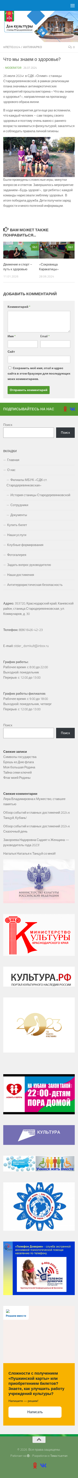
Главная (13, 460)
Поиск (7, 425)
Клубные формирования (25, 545)
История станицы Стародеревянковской (40, 495)
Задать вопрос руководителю (29, 565)
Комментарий (19, 307)
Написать (35, 1412)
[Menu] (72, 5)
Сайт (11, 352)
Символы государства (19, 757)
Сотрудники (19, 505)
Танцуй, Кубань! (15, 818)
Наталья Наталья (16, 854)
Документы (18, 515)
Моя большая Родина (19, 767)
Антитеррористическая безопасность (35, 585)
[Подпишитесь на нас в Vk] (72, 409)
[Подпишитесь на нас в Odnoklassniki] (65, 409)
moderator (13, 67)
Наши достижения (20, 575)
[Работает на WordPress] (28, 1455)
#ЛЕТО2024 (11, 47)
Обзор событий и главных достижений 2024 (35, 813)
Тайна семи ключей (17, 772)
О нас (11, 470)
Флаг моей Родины (17, 778)
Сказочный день (15, 831)
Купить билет (17, 525)
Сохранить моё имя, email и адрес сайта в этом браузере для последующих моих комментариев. (39, 373)
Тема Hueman (59, 1455)
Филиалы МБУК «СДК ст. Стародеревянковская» (26, 482)
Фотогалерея (16, 555)
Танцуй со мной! (44, 854)
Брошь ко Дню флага (18, 762)
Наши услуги (16, 535)
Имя (12, 336)
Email (45, 336)
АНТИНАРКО (32, 47)
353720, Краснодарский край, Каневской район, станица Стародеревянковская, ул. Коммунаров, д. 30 (38, 608)
